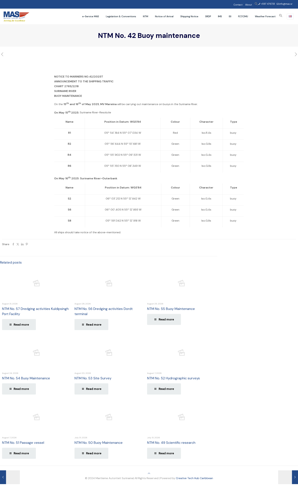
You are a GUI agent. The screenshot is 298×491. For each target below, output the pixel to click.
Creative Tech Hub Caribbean (194, 478)
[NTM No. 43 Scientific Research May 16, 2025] (288, 477)
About (248, 4)
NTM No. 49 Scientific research (171, 442)
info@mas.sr (285, 3)
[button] (256, 4)
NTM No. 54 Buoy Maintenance (26, 378)
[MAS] (16, 16)
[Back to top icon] (149, 473)
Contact (238, 4)
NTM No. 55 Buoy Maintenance (171, 308)
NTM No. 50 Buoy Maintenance (98, 442)
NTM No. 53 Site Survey (92, 378)
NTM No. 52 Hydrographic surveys (173, 378)
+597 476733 (268, 3)
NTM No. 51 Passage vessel (23, 442)
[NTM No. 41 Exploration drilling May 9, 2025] (10, 477)
